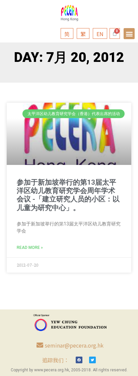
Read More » (30, 247)
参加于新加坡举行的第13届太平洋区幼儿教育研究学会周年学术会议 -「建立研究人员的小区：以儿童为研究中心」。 (68, 195)
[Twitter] (92, 360)
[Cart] (115, 33)
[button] (129, 33)
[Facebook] (79, 360)
